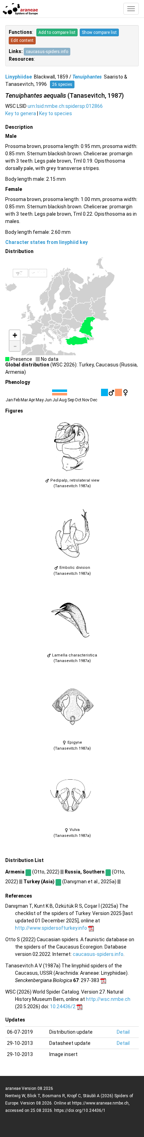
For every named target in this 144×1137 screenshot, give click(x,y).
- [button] (15, 346)
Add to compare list (56, 32)
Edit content (22, 40)
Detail (123, 1032)
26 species (62, 84)
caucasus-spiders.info (47, 51)
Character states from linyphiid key (46, 242)
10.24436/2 (62, 1006)
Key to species (55, 113)
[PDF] (91, 928)
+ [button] (15, 335)
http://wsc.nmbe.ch (108, 999)
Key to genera (20, 113)
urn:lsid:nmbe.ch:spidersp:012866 (65, 106)
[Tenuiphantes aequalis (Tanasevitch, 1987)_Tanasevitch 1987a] (72, 447)
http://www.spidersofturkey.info (51, 928)
